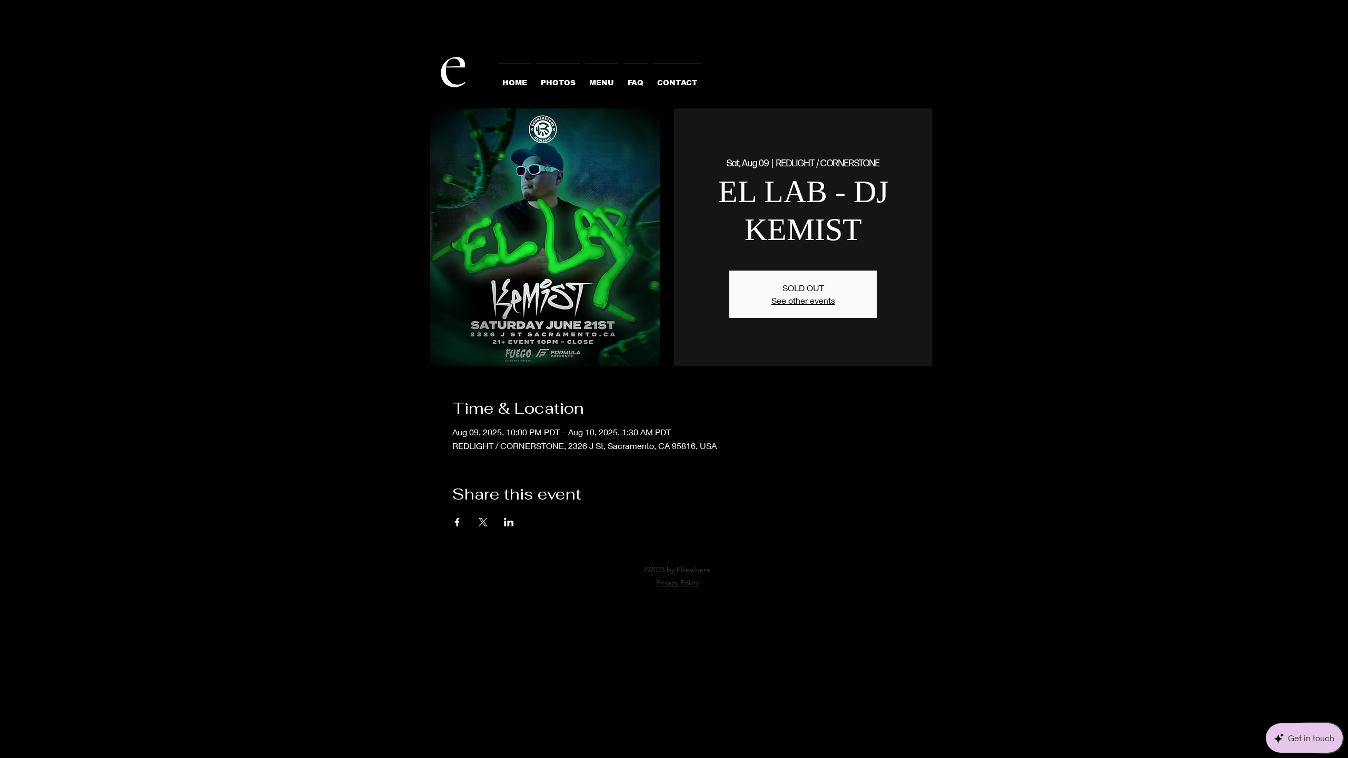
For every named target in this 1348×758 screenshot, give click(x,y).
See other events (803, 300)
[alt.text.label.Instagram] (674, 595)
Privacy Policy (677, 582)
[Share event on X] (483, 522)
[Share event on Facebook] (457, 522)
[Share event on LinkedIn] (509, 522)
